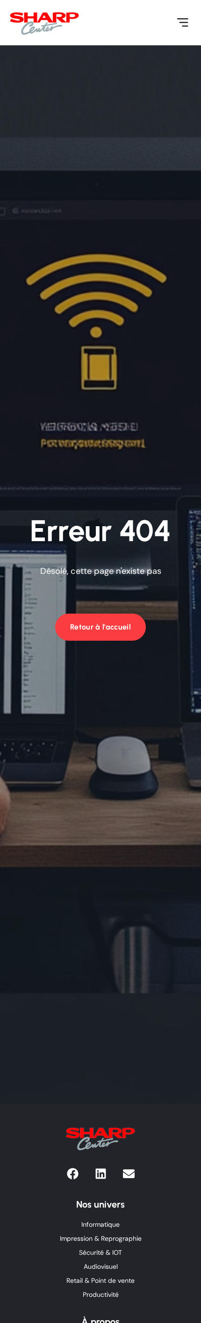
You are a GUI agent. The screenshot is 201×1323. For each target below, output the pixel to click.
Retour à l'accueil (100, 626)
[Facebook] (73, 1174)
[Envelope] (129, 1174)
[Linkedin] (101, 1174)
